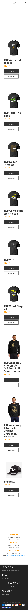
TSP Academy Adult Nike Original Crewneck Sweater (12, 430)
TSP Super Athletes (10, 163)
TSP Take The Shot (12, 114)
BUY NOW (11, 71)
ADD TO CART (11, 76)
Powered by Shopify (16, 602)
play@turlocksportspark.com (16, 555)
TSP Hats (9, 481)
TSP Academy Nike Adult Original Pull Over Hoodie (12, 367)
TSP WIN (9, 260)
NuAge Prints (8, 602)
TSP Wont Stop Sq (13, 307)
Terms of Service (6, 597)
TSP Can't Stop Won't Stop (13, 212)
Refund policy (5, 594)
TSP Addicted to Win (12, 61)
